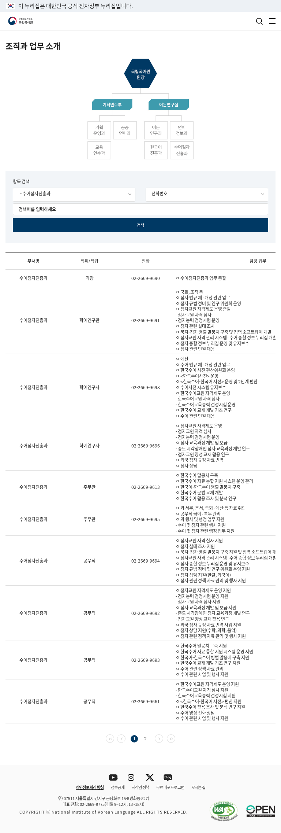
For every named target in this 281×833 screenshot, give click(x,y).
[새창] (220, 807)
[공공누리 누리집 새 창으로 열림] (257, 807)
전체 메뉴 (272, 21)
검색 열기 (259, 21)
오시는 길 (198, 787)
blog (168, 777)
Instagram (131, 777)
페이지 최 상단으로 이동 (266, 755)
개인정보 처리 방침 (90, 787)
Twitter (149, 777)
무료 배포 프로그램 (170, 787)
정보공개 (117, 787)
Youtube (113, 777)
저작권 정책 (140, 787)
